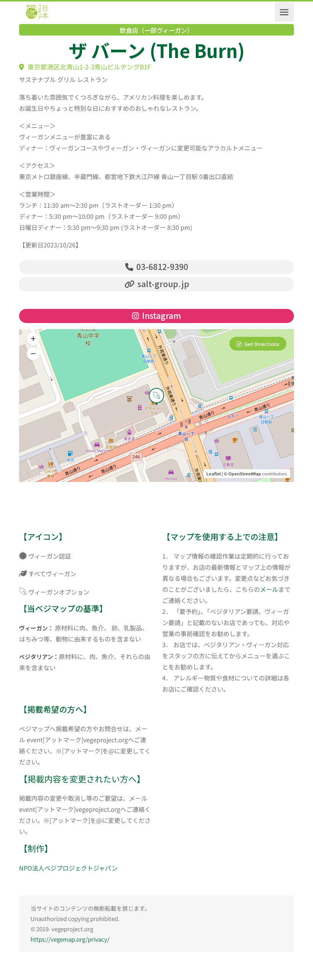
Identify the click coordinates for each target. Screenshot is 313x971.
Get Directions (261, 343)
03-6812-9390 (161, 266)
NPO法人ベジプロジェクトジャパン (68, 867)
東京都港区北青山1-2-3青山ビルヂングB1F (88, 66)
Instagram (160, 315)
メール (269, 589)
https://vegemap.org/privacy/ (70, 939)
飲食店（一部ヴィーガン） (156, 30)
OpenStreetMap (244, 473)
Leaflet (214, 473)
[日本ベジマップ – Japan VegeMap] (37, 11)
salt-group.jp (162, 283)
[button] (33, 353)
